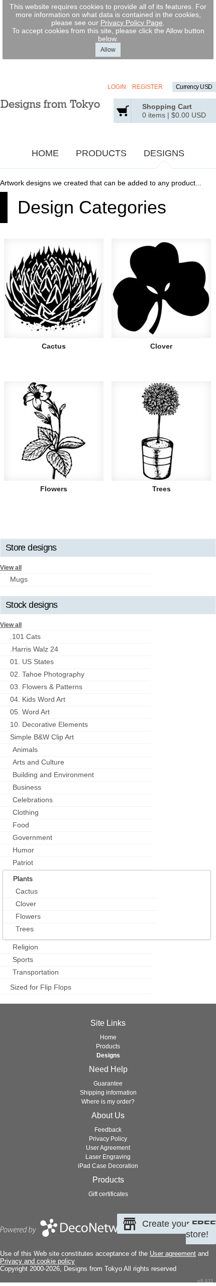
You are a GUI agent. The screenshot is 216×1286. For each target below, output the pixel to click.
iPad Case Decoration (108, 1165)
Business (27, 787)
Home (45, 153)
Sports (23, 959)
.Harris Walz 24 (34, 649)
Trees (161, 489)
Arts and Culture (38, 762)
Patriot (23, 863)
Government (32, 837)
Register (147, 86)
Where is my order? (108, 1101)
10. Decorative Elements (49, 724)
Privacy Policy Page (131, 23)
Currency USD (194, 86)
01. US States (32, 662)
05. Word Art (30, 712)
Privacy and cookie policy (37, 1261)
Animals (25, 749)
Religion (25, 947)
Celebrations (33, 800)
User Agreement (108, 1147)
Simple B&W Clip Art (42, 737)
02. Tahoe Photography (47, 674)
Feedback (108, 1129)
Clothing (26, 812)
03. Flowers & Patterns (46, 687)
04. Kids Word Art (37, 699)
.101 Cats (25, 636)
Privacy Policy (108, 1138)
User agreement (173, 1253)
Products (101, 153)
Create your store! (179, 1229)
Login (116, 86)
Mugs (19, 579)
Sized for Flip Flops (40, 987)
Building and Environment (53, 775)
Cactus (54, 346)
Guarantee (108, 1083)
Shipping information (108, 1092)
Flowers (53, 489)
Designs (164, 153)
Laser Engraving (108, 1156)
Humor (23, 850)
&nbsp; (54, 288)
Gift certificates (108, 1194)
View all (11, 567)
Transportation (36, 972)
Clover (161, 346)
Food (21, 825)
